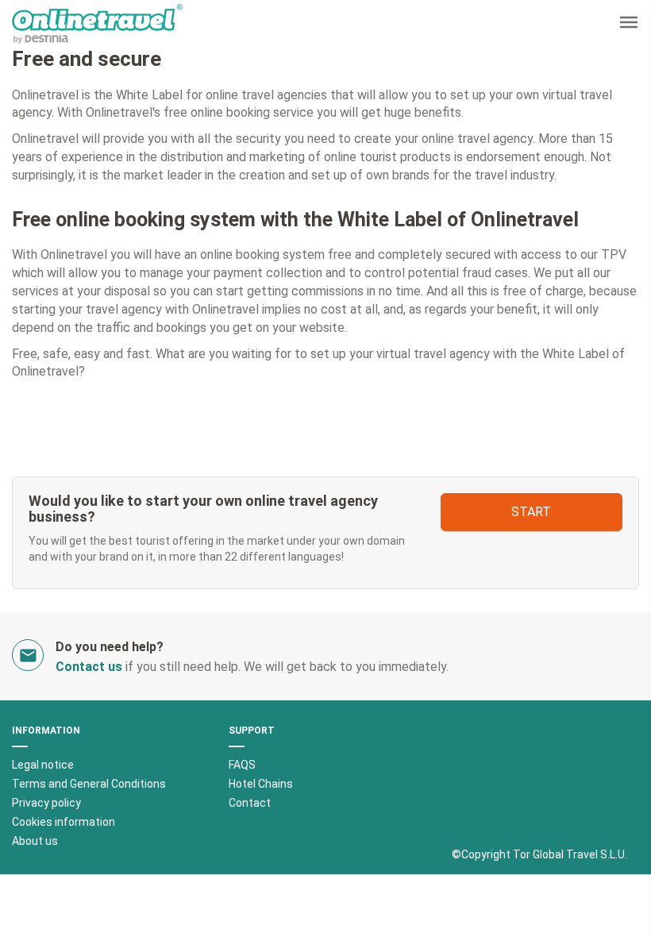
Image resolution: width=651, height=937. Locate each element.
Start (531, 511)
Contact (250, 802)
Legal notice (43, 764)
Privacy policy (46, 802)
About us (35, 841)
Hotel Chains (261, 783)
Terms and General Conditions (89, 783)
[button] (628, 24)
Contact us (89, 666)
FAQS (242, 764)
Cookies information (63, 822)
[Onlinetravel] (97, 24)
